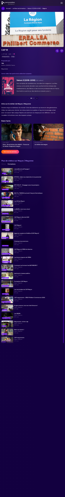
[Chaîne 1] (31, 98)
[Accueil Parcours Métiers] (8, 3)
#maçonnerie (5, 56)
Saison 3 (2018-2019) (34, 8)
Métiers (3, 164)
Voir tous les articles (10, 151)
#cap (13, 56)
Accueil (8, 8)
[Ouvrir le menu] (61, 3)
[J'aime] (62, 51)
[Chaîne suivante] (37, 98)
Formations (11, 164)
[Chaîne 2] (32, 98)
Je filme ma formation (19, 8)
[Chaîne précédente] (28, 98)
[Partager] (57, 51)
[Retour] (3, 8)
